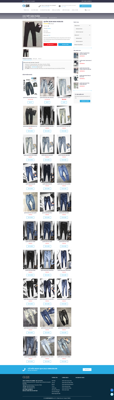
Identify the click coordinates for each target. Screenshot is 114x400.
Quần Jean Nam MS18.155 (53, 17)
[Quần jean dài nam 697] (47, 144)
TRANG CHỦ (26, 10)
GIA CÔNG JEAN (34, 10)
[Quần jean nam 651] (47, 173)
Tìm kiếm (88, 10)
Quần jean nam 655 (30, 184)
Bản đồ (53, 384)
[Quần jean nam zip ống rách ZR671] (64, 115)
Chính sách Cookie (65, 389)
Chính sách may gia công (67, 380)
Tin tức (53, 386)
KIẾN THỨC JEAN (65, 10)
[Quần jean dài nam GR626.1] (64, 346)
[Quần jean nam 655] (30, 173)
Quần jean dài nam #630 (30, 356)
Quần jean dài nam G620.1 (47, 356)
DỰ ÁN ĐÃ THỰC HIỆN (45, 10)
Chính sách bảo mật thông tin (67, 384)
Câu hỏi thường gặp (55, 391)
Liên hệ (53, 382)
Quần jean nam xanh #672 (47, 270)
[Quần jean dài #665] (47, 230)
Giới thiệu (53, 380)
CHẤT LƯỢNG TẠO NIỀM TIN (86, 1)
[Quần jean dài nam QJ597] (30, 202)
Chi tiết (30, 102)
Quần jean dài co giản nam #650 (48, 299)
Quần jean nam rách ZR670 (30, 155)
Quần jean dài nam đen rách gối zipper (50, 126)
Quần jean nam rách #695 (64, 97)
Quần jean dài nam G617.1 (47, 328)
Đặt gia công (30, 159)
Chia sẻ (39, 58)
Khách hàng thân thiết (56, 393)
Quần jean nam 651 (47, 184)
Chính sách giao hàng (66, 386)
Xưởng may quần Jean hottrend (42, 17)
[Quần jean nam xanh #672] (47, 259)
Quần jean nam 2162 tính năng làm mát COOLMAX (52, 97)
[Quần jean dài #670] (64, 202)
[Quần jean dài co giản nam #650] (47, 288)
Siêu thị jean (24, 17)
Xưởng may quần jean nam (32, 17)
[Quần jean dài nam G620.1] (47, 346)
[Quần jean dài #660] (64, 230)
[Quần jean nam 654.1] (47, 202)
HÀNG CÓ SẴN (75, 10)
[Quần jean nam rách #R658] (30, 288)
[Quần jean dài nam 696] (64, 144)
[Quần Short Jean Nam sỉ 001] (76, 63)
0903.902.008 (34, 67)
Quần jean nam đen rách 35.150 (30, 126)
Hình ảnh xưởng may (56, 389)
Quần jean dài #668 (30, 241)
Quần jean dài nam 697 (47, 155)
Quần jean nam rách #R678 (64, 299)
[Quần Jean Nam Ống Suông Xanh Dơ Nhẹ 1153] (76, 70)
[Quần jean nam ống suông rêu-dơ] (76, 86)
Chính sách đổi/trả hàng (66, 388)
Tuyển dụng (54, 388)
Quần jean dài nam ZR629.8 (30, 328)
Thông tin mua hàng (27, 58)
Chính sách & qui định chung (67, 382)
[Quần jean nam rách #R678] (64, 288)
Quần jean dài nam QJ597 (30, 212)
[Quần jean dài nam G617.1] (47, 317)
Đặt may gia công (65, 44)
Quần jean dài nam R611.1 (64, 328)
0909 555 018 (87, 369)
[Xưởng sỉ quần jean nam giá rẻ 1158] (76, 55)
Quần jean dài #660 (64, 241)
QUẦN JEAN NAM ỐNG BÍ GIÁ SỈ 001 (31, 97)
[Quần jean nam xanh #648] (64, 259)
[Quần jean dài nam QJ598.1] (64, 173)
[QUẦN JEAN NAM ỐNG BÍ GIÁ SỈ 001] (30, 86)
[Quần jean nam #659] (30, 259)
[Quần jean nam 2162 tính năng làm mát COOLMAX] (47, 86)
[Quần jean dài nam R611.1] (64, 317)
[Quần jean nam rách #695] (64, 86)
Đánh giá (35, 58)
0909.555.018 (50, 44)
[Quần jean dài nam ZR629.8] (30, 317)
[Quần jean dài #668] (30, 230)
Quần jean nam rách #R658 (30, 299)
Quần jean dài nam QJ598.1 (64, 184)
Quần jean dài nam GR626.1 (64, 356)
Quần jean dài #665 (47, 241)
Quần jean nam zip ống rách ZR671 (65, 126)
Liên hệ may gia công (85, 101)
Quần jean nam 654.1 (47, 212)
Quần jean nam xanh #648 (64, 270)
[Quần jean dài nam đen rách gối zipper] (47, 115)
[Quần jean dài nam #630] (30, 346)
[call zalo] (111, 394)
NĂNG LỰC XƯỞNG (56, 10)
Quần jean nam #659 (30, 270)
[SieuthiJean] (27, 5)
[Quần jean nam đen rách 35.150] (30, 115)
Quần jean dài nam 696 (64, 155)
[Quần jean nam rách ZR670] (30, 144)
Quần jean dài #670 (64, 212)
